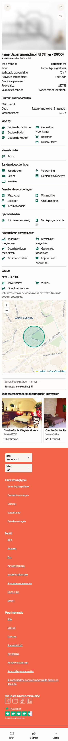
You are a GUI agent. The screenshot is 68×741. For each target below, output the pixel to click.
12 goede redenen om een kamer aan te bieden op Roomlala (33, 682)
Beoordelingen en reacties (21, 671)
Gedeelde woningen (18, 495)
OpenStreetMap (57, 371)
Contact (12, 628)
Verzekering (13, 654)
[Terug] (7, 12)
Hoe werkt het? (15, 645)
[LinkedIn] (29, 701)
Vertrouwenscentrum (18, 662)
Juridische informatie (18, 574)
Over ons (12, 636)
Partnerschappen (16, 566)
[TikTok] (22, 701)
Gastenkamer (14, 512)
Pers (10, 557)
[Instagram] (15, 701)
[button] (6, 305)
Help (10, 619)
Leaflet (41, 371)
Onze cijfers (13, 592)
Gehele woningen (17, 521)
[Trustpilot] (18, 718)
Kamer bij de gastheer (18, 486)
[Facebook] (8, 701)
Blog (10, 539)
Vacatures (12, 548)
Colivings (12, 504)
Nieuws (11, 600)
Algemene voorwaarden (20, 583)
